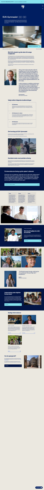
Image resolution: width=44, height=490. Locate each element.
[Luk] (42, 2)
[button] (42, 8)
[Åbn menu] (42, 5)
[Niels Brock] (23, 7)
